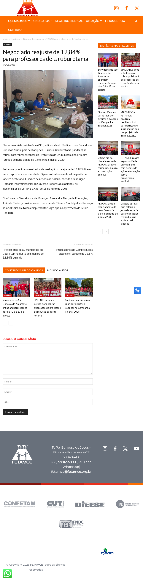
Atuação (92, 20)
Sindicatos (41, 20)
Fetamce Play (115, 20)
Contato (15, 29)
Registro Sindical (69, 20)
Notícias (16, 39)
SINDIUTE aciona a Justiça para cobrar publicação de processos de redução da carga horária (47, 307)
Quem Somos (17, 20)
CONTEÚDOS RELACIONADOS (24, 270)
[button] (135, 21)
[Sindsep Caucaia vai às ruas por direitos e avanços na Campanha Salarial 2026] (79, 287)
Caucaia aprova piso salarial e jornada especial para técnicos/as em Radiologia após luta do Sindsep (129, 213)
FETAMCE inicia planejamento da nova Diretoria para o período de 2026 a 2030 (108, 210)
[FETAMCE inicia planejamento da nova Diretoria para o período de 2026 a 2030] (108, 194)
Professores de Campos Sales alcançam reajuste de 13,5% (74, 251)
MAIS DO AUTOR (57, 270)
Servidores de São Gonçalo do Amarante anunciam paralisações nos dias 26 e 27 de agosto (15, 307)
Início (5, 39)
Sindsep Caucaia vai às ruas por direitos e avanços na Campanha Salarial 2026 (108, 119)
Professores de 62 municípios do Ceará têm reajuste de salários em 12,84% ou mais (23, 253)
